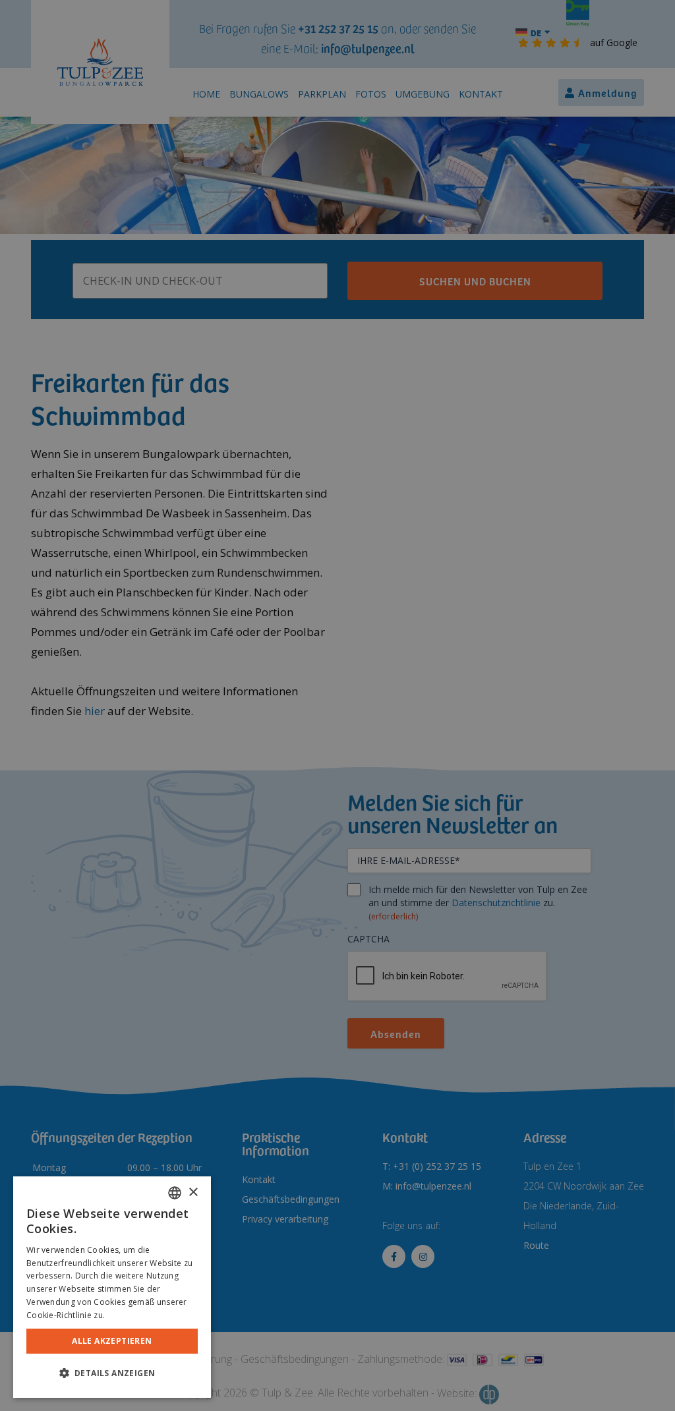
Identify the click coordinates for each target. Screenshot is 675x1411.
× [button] (193, 1192)
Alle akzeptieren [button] (112, 1340)
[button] (112, 1373)
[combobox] (174, 1192)
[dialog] (112, 1287)
